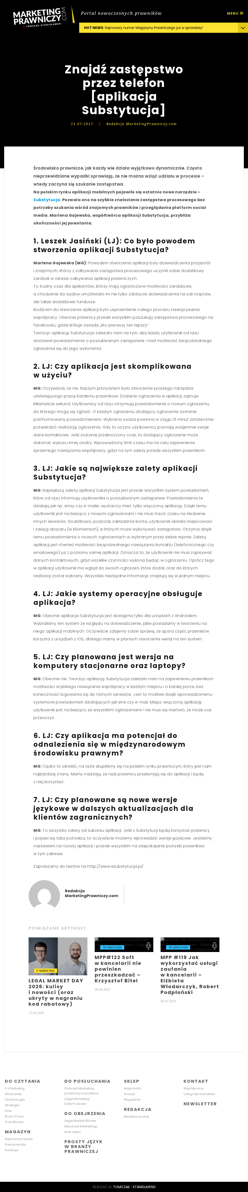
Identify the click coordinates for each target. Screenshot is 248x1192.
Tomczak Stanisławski (134, 1186)
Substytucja (46, 200)
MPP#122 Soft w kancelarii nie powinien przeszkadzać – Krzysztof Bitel (124, 964)
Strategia (12, 1105)
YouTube (218, 1113)
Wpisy (44, 896)
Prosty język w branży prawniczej (83, 1146)
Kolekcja (11, 1150)
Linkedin (198, 1113)
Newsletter (200, 1104)
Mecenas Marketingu (81, 1126)
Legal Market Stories (80, 1120)
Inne (8, 1110)
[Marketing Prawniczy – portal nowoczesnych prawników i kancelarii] (40, 17)
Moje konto (132, 1088)
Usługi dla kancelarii (199, 1094)
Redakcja (138, 1109)
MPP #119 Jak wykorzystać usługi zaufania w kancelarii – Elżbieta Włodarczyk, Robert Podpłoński (190, 970)
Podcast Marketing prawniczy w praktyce (81, 1091)
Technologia (15, 1099)
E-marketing (14, 1088)
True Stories (14, 1122)
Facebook (188, 1113)
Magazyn (18, 1132)
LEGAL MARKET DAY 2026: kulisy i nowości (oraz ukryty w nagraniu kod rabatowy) (58, 976)
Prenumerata (15, 1144)
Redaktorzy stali (136, 1116)
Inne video (72, 1132)
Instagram (208, 1113)
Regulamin (132, 1099)
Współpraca (193, 1088)
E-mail (67, 902)
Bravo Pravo (14, 1116)
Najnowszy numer (19, 1139)
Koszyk (129, 1094)
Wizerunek (13, 1094)
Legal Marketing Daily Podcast (76, 1101)
